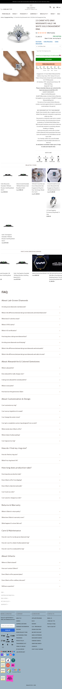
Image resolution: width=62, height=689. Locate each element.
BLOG (33, 621)
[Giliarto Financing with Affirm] (5, 655)
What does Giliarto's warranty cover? (31, 517)
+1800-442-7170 (51, 621)
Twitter (39, 158)
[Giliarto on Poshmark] (12, 651)
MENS (53, 14)
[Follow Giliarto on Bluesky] (8, 655)
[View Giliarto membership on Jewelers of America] (8, 662)
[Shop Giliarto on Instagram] (11, 655)
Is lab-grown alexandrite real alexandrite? (31, 380)
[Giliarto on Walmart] (14, 651)
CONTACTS (34, 646)
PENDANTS (24, 14)
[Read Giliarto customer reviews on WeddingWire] (13, 662)
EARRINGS (33, 14)
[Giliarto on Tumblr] (8, 645)
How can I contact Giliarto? (31, 568)
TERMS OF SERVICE (20, 646)
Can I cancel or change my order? (31, 498)
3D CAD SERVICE (20, 649)
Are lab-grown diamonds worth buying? (31, 342)
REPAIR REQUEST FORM (21, 632)
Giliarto (27, 685)
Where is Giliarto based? (31, 562)
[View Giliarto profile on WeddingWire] (3, 662)
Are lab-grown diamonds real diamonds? (31, 307)
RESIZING (18, 629)
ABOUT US (18, 618)
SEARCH (18, 621)
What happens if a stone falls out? (31, 523)
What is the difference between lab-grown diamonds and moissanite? (31, 348)
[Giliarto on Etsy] (5, 651)
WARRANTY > (4, 604)
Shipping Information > (8, 595)
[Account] (54, 7)
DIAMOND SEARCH (36, 640)
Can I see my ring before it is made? (31, 411)
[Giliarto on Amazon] (10, 651)
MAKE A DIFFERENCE (37, 635)
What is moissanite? (31, 386)
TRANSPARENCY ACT (21, 643)
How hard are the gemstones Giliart (31, 391)
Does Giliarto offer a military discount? (31, 580)
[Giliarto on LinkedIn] (12, 645)
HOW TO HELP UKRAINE (37, 649)
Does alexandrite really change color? (31, 374)
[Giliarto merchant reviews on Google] (14, 673)
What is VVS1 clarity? (31, 324)
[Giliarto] (31, 6)
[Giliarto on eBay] (8, 651)
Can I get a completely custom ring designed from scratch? (31, 423)
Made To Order (48, 38)
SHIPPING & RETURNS (21, 623)
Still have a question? (31, 586)
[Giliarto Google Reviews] (7, 651)
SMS (46, 161)
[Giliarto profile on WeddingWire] (3, 672)
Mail (58, 158)
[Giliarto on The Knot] (1, 651)
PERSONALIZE (6, 14)
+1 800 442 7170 (7, 9)
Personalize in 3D (48, 64)
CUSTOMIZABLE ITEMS (21, 635)
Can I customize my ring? (31, 405)
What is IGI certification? (31, 330)
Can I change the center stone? (31, 417)
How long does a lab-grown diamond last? (31, 336)
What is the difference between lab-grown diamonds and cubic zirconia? (31, 354)
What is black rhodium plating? (31, 435)
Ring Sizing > (4, 598)
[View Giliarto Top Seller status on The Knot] (13, 667)
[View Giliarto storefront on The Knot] (8, 667)
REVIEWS (34, 623)
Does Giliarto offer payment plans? (31, 574)
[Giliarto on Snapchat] (3, 645)
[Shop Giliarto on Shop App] (2, 655)
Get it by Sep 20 (57, 37)
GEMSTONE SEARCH (36, 643)
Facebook (45, 158)
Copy (58, 161)
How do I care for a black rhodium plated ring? (31, 543)
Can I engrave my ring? (31, 441)
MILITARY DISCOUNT (36, 632)
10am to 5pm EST (51, 626)
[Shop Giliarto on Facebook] (13, 655)
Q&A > (2, 592)
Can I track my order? (31, 492)
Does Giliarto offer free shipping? (31, 480)
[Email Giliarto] (3, 647)
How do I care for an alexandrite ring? (31, 549)
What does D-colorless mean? (31, 318)
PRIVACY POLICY (20, 640)
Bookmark (52, 161)
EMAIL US (49, 618)
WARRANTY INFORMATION (22, 626)
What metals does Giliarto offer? (31, 429)
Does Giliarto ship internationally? (31, 486)
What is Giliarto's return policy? (31, 511)
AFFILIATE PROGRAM (37, 618)
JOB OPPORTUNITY (20, 652)
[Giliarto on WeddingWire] (3, 651)
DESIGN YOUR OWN (36, 629)
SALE (58, 14)
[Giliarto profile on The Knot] (3, 679)
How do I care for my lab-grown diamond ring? (31, 537)
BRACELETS (44, 14)
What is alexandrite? (31, 368)
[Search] (51, 7)
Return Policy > (5, 601)
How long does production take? (31, 474)
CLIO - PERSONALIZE (36, 626)
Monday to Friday (51, 623)
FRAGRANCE (19, 637)
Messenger (39, 161)
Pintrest (52, 158)
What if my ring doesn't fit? (31, 460)
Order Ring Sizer (48, 41)
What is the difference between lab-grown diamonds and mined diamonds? (31, 313)
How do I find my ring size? (31, 454)
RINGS (15, 14)
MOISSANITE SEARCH (37, 637)
